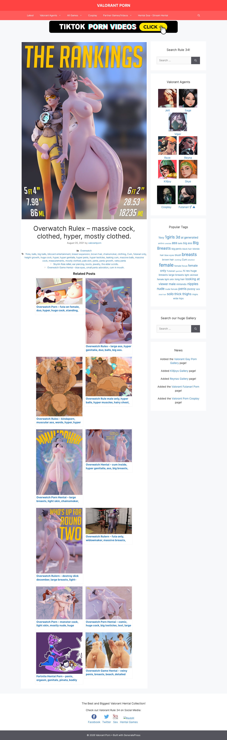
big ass (187, 243)
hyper (56, 257)
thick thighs (182, 294)
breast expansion (81, 254)
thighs (195, 294)
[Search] (195, 60)
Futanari (171, 271)
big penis (177, 248)
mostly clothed (73, 260)
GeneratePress (132, 735)
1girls (170, 237)
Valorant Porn (113, 5)
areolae (168, 243)
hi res (186, 270)
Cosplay (92, 15)
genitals (179, 271)
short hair (162, 295)
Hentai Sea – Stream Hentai (153, 15)
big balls (42, 254)
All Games (72, 15)
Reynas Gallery (179, 378)
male (172, 284)
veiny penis (120, 260)
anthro (161, 243)
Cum (129, 254)
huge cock (46, 257)
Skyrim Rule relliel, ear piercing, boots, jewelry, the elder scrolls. (86, 264)
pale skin (86, 260)
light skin (169, 279)
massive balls (127, 257)
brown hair (96, 254)
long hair (180, 279)
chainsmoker (109, 254)
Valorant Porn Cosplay (185, 398)
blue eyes (169, 255)
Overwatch (86, 250)
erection (191, 260)
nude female (171, 289)
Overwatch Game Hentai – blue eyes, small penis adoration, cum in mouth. (85, 267)
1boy (161, 237)
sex (198, 288)
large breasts (176, 274)
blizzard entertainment (59, 254)
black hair (187, 249)
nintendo (181, 284)
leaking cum (112, 257)
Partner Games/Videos (115, 15)
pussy (191, 288)
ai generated (189, 237)
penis (95, 260)
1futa (27, 254)
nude (160, 289)
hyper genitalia (67, 257)
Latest (30, 15)
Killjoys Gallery (179, 370)
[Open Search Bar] (199, 15)
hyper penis (82, 257)
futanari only (139, 254)
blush (178, 255)
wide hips (178, 298)
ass (174, 243)
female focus (180, 266)
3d (178, 237)
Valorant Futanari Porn (185, 386)
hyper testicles (97, 257)
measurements (56, 260)
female (166, 265)
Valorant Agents (48, 15)
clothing (122, 254)
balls (34, 254)
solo (170, 294)
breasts (189, 254)
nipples (192, 284)
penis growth (106, 260)
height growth (32, 257)
